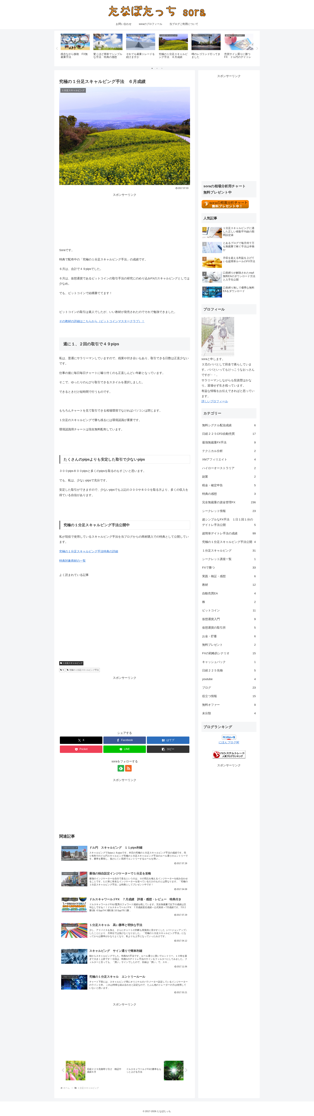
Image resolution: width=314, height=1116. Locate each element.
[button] (168, 749)
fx (63, 670)
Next (257, 48)
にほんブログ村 (229, 742)
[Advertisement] (124, 220)
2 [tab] (157, 68)
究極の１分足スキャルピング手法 (84, 670)
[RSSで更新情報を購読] (128, 768)
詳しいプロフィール (214, 401)
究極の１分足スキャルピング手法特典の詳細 (88, 551)
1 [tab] (152, 68)
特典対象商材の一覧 (72, 560)
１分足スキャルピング (72, 663)
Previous (56, 48)
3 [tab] (162, 68)
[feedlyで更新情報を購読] (121, 768)
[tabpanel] (75, 48)
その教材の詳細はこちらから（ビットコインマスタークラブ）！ (102, 321)
